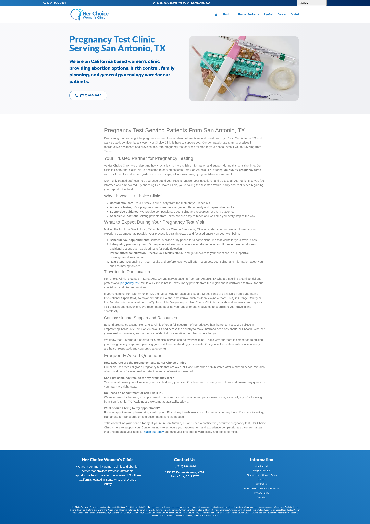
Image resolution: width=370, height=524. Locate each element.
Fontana (89, 510)
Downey (175, 510)
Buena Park (225, 513)
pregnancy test (129, 283)
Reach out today (153, 431)
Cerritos (215, 510)
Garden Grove (243, 510)
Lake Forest (83, 513)
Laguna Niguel (181, 513)
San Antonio (207, 515)
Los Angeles (204, 513)
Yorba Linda (113, 510)
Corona (73, 510)
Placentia (123, 510)
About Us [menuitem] (227, 14)
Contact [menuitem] (295, 14)
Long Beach (149, 510)
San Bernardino (100, 510)
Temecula (215, 513)
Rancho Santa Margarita (99, 513)
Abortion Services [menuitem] (246, 14)
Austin (189, 515)
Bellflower (207, 510)
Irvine (295, 507)
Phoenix (155, 515)
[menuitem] (216, 14)
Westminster (269, 510)
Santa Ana (279, 507)
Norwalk (190, 510)
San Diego (114, 513)
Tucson (293, 513)
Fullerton (131, 510)
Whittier (182, 510)
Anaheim (288, 507)
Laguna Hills (193, 513)
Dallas (196, 515)
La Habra (198, 510)
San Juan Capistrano (152, 513)
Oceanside (124, 513)
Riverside (81, 510)
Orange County (237, 513)
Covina (247, 513)
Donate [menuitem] (282, 14)
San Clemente (136, 513)
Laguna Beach (168, 513)
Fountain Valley (256, 510)
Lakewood (224, 510)
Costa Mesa (281, 510)
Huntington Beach (163, 510)
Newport (139, 510)
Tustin (289, 510)
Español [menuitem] (268, 14)
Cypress (232, 510)
